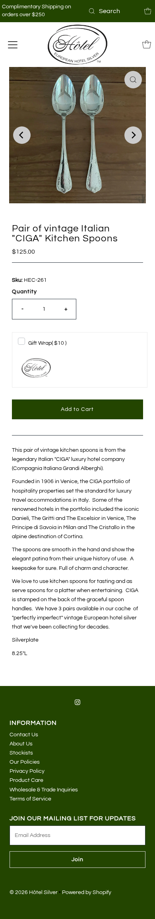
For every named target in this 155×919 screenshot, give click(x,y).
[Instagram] (77, 702)
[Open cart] (147, 11)
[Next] (133, 135)
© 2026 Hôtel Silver (34, 892)
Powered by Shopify (86, 892)
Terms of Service (30, 799)
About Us (21, 744)
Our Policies (25, 762)
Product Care (26, 780)
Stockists (21, 753)
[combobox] (113, 11)
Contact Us (24, 734)
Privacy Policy (27, 771)
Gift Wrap (47, 343)
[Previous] (22, 135)
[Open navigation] (12, 44)
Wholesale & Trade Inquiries (44, 790)
